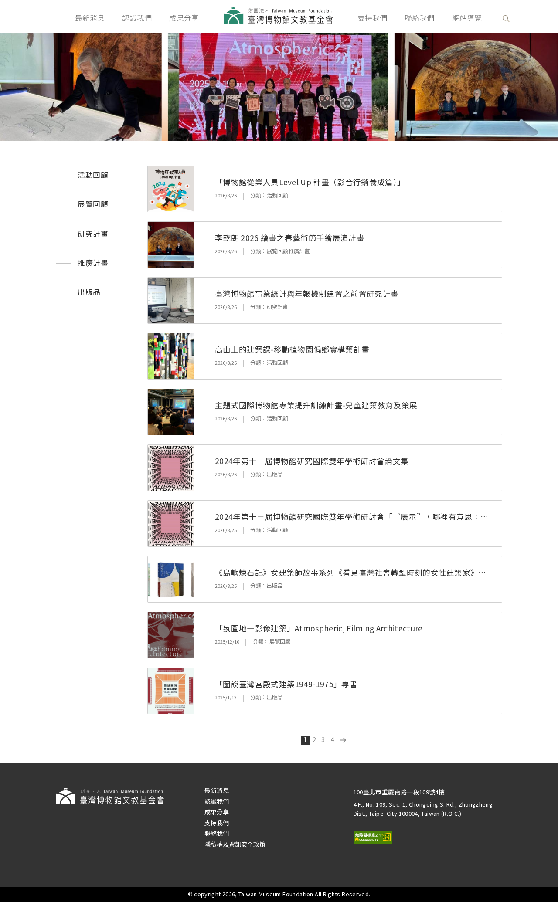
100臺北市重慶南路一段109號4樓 (399, 792)
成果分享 (184, 18)
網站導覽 (467, 18)
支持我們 (372, 18)
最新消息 (90, 18)
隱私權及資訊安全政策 (234, 844)
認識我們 (137, 18)
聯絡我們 (419, 18)
